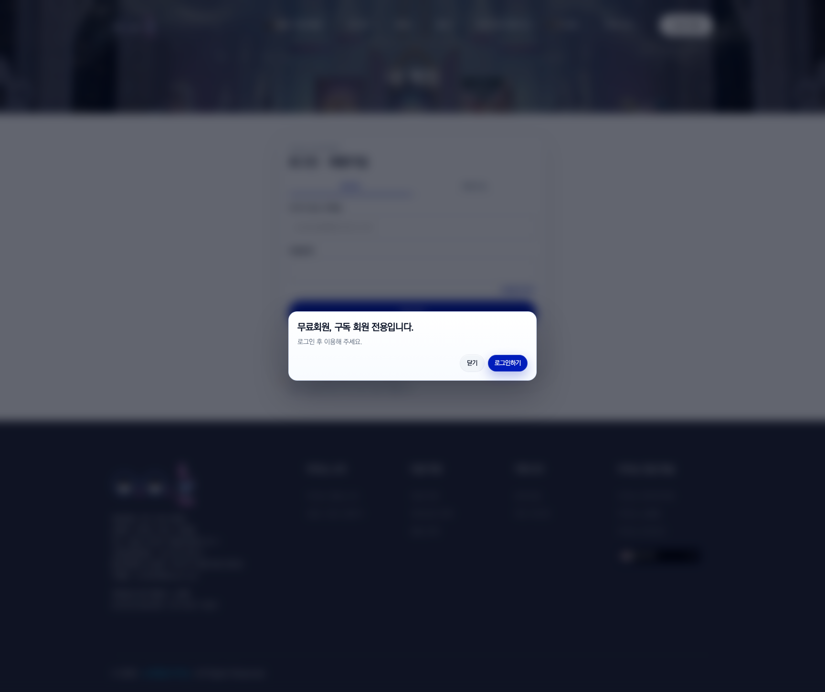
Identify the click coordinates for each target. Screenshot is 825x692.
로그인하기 (508, 363)
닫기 (472, 363)
